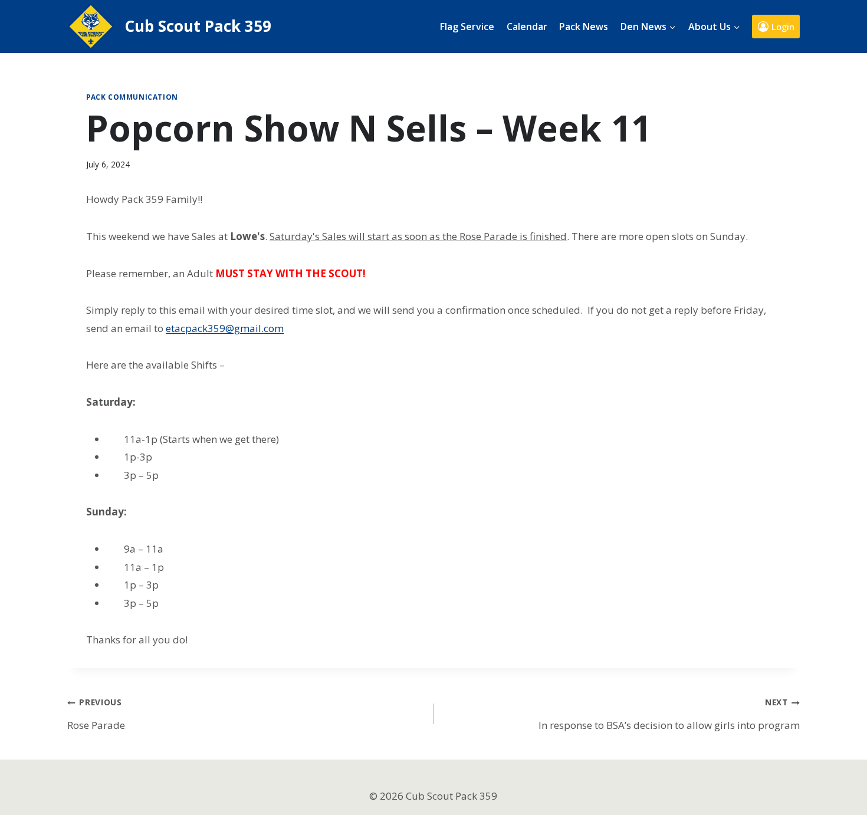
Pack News (583, 26)
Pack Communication (132, 96)
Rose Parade (96, 713)
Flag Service (467, 26)
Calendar (527, 26)
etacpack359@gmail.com (225, 328)
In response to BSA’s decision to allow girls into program (669, 713)
